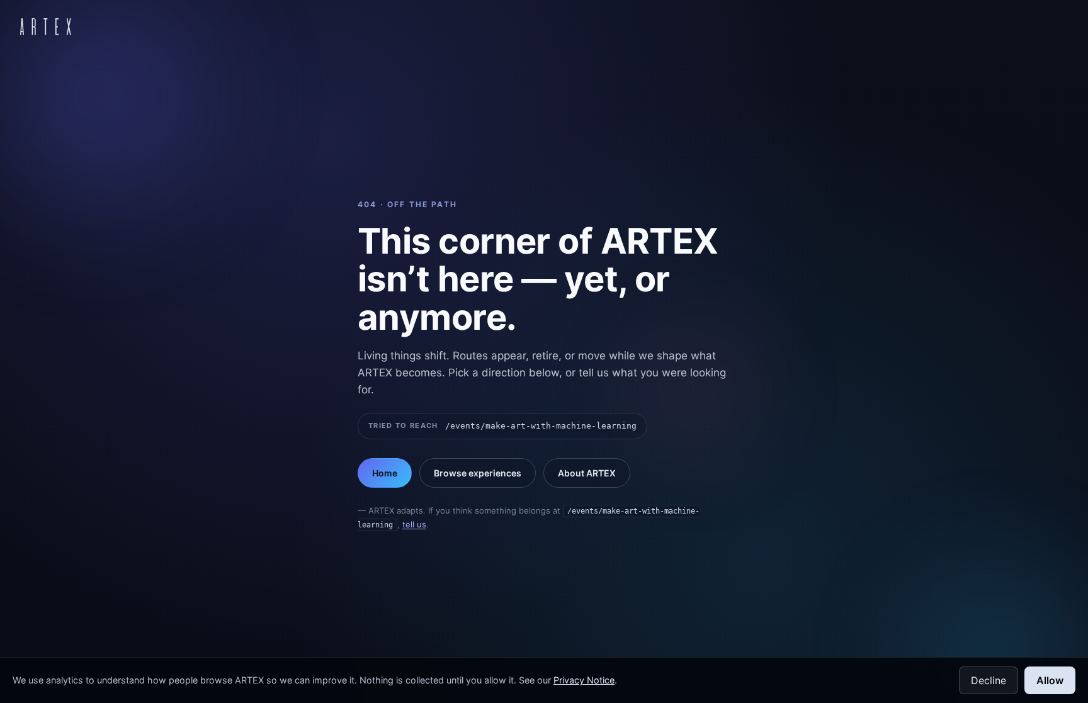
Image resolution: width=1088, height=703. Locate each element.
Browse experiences (477, 473)
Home (384, 473)
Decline (988, 680)
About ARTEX (587, 473)
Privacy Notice (584, 680)
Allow (1049, 680)
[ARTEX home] (45, 26)
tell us (414, 524)
